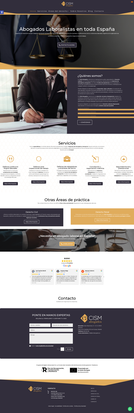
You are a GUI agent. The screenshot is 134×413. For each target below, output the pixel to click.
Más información (10, 184)
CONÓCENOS (85, 122)
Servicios (42, 11)
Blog (90, 11)
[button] (2, 12)
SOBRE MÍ (93, 399)
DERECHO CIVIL (95, 393)
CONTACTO (94, 401)
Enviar (69, 349)
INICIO (92, 388)
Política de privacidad (80, 406)
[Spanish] (132, 1)
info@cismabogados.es (94, 333)
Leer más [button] (34, 282)
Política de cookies (68, 406)
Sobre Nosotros (78, 11)
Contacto (99, 11)
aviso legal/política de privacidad (44, 345)
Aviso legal (51, 406)
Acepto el (42, 345)
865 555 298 (86, 331)
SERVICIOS (93, 391)
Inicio (33, 11)
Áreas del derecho (58, 11)
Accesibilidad (58, 406)
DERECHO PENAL (95, 396)
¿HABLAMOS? (68, 244)
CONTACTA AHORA (68, 45)
